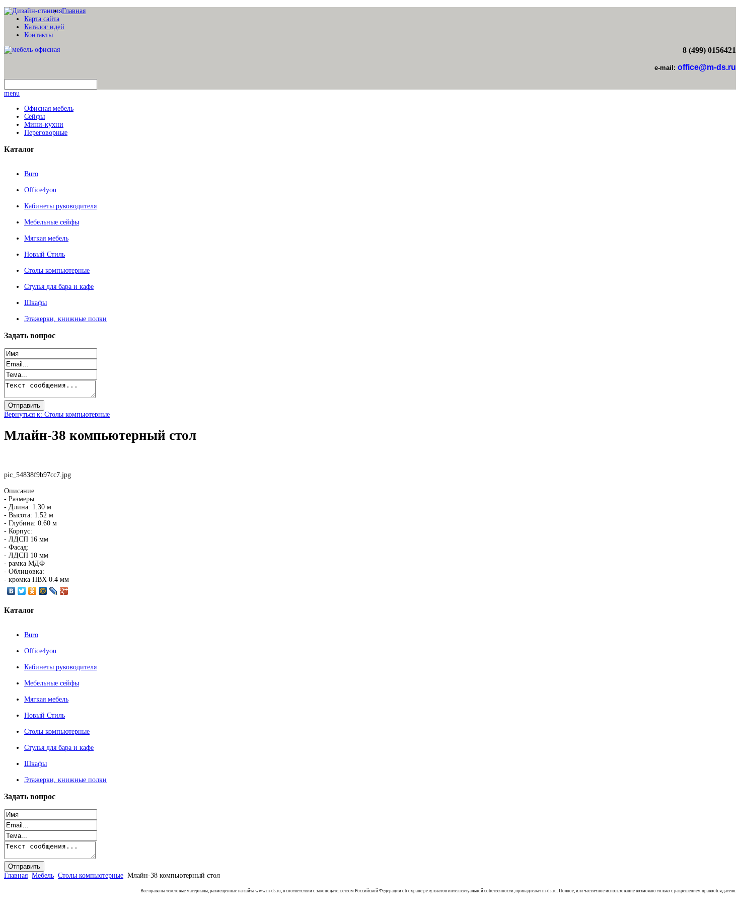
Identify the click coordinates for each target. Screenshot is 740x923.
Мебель (43, 875)
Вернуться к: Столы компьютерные (57, 414)
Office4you (40, 190)
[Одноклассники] (32, 590)
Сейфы (34, 116)
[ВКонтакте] (11, 590)
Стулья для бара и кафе (59, 286)
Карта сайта (41, 19)
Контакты (38, 35)
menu (12, 93)
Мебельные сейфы (51, 222)
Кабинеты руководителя (60, 206)
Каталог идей (44, 27)
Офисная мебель (48, 108)
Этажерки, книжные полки (65, 319)
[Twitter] (22, 590)
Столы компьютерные (57, 270)
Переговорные (45, 132)
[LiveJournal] (53, 590)
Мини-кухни (43, 124)
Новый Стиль (44, 254)
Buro (31, 174)
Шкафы (35, 302)
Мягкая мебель (46, 238)
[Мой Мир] (43, 590)
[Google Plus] (64, 590)
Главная (74, 11)
